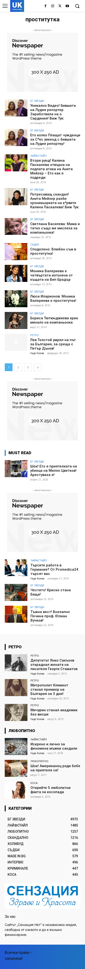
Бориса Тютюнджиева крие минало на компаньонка (54, 320)
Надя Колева (37, 353)
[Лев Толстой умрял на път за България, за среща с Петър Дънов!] (16, 342)
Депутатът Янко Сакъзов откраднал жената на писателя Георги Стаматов (53, 664)
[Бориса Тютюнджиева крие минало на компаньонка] (16, 320)
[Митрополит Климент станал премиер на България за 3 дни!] (16, 687)
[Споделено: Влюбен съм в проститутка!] (16, 251)
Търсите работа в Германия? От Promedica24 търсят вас (54, 569)
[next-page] (38, 367)
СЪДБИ (34, 244)
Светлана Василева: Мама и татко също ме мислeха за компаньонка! (55, 228)
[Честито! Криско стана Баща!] (16, 592)
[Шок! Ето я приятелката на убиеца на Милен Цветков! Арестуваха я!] (16, 468)
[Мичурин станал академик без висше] (16, 712)
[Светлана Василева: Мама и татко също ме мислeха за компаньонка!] (16, 226)
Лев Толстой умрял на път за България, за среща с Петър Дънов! (53, 344)
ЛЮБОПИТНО (39, 761)
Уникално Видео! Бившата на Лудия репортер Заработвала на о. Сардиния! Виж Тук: (53, 111)
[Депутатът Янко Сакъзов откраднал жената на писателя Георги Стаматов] (16, 662)
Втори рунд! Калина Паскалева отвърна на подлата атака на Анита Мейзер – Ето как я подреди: (51, 169)
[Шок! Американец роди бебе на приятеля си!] (16, 768)
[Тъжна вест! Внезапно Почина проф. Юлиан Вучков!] (16, 614)
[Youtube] (67, 6)
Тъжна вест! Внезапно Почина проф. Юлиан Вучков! (50, 616)
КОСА (34, 783)
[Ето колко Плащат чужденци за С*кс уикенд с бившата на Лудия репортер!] (16, 137)
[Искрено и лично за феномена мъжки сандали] (16, 746)
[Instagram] (52, 6)
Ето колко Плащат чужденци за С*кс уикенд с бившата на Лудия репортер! (55, 139)
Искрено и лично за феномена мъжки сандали (53, 746)
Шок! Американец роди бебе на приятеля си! (55, 768)
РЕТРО (34, 335)
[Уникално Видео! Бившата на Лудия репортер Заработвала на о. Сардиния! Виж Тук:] (16, 107)
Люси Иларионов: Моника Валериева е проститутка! (53, 298)
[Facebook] (45, 6)
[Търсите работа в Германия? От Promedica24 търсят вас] (16, 567)
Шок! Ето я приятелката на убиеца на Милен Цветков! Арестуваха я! (53, 470)
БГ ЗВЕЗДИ (37, 100)
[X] (60, 6)
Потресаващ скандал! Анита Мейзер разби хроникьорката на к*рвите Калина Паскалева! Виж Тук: (54, 200)
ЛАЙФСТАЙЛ (38, 155)
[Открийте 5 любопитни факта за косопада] (16, 790)
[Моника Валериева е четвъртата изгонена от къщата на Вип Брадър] (16, 273)
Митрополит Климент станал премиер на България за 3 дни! (49, 689)
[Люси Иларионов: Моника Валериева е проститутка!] (16, 298)
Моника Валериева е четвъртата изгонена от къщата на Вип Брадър (51, 275)
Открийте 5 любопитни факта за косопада (50, 790)
